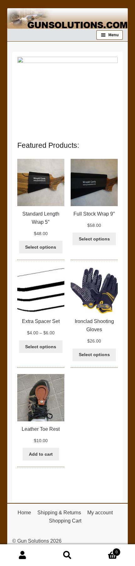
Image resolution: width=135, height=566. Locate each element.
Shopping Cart (65, 520)
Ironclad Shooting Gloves (94, 325)
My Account (22, 555)
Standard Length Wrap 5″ (40, 218)
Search (67, 555)
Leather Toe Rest (41, 429)
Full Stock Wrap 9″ (94, 214)
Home (24, 512)
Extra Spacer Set (41, 321)
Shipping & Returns (59, 512)
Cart (104, 550)
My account (100, 512)
